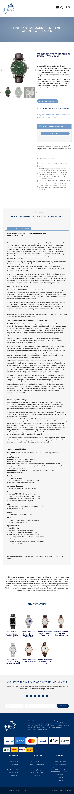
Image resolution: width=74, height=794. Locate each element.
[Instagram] (35, 696)
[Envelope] (39, 696)
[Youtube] (31, 696)
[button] (57, 7)
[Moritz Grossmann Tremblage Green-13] (18, 69)
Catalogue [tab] (25, 229)
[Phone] (43, 696)
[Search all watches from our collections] (61, 7)
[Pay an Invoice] (66, 7)
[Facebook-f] (27, 696)
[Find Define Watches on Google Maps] (47, 696)
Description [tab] (13, 229)
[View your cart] (69, 7)
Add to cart (55, 134)
